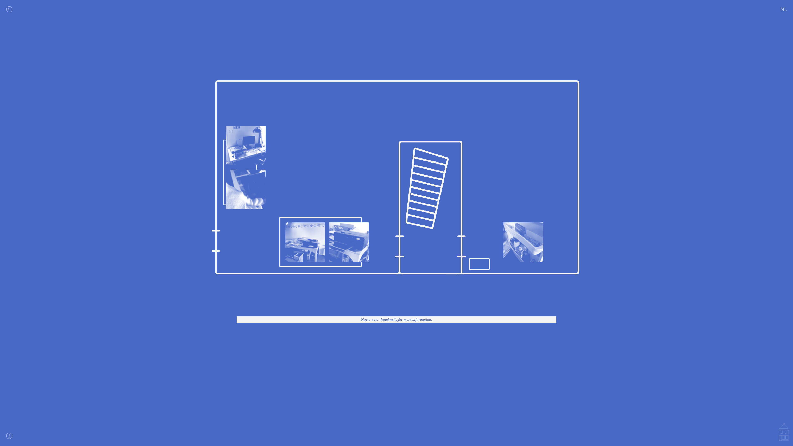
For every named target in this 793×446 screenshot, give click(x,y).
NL (783, 9)
